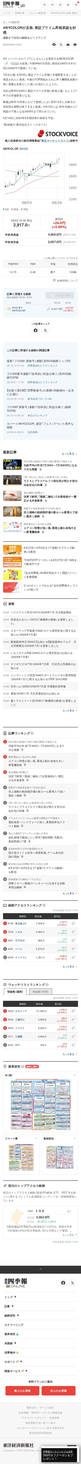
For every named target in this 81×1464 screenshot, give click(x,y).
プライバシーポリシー (34, 1417)
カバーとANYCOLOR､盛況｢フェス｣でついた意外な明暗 (40, 425)
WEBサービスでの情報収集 (46, 1412)
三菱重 (18, 1036)
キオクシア (21, 1011)
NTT (17, 1045)
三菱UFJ (19, 1019)
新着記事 (19, 12)
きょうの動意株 (38, 12)
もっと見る (68, 453)
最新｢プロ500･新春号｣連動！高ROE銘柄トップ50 (38, 361)
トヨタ (18, 932)
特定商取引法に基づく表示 (40, 1423)
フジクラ (19, 1028)
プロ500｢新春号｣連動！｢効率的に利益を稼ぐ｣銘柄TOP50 (39, 409)
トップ (6, 12)
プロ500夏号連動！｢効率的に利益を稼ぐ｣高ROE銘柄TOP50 (39, 375)
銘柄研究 (10, 1315)
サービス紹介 (46, 1407)
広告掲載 (24, 1412)
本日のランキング (37, 415)
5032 (24, 148)
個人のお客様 (22, 1390)
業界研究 (10, 1334)
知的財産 (54, 1417)
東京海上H (20, 923)
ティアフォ (21, 957)
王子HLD (20, 940)
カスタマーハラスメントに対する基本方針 (40, 1428)
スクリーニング (14, 1325)
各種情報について (67, 280)
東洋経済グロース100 (40, 398)
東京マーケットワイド (54, 140)
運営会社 (32, 1407)
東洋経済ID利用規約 (40, 1433)
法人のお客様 (58, 1390)
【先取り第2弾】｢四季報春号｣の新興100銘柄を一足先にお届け (40, 392)
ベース (18, 949)
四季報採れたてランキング (43, 365)
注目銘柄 (32, 432)
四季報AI (10, 1352)
